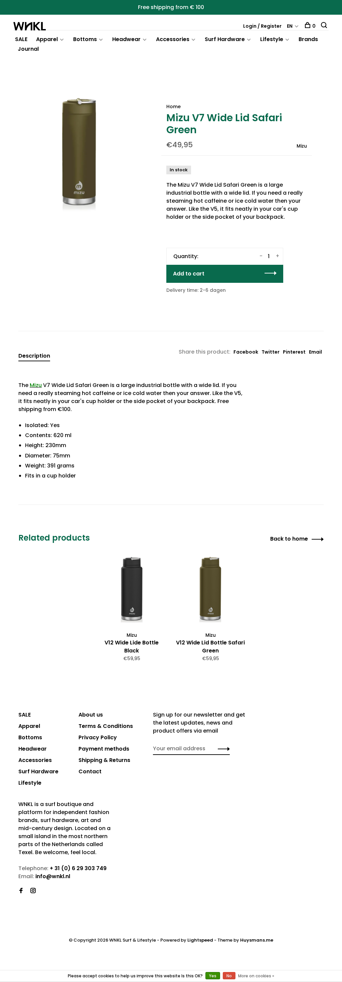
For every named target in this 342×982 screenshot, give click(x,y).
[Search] (325, 26)
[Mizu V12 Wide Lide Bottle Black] (131, 590)
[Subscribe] (222, 748)
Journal (28, 49)
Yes (212, 976)
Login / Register (262, 26)
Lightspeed (200, 940)
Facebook (245, 352)
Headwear (126, 39)
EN (290, 26)
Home (173, 106)
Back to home (289, 539)
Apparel (47, 39)
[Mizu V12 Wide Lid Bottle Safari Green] (210, 590)
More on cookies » (256, 976)
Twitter (271, 352)
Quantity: (185, 256)
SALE (21, 39)
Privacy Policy (97, 737)
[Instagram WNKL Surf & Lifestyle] (33, 891)
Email (315, 352)
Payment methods (103, 749)
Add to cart (188, 273)
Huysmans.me (256, 940)
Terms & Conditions (105, 726)
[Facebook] (21, 891)
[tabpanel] (79, 152)
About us (90, 715)
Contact (90, 771)
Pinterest (294, 352)
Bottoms (85, 39)
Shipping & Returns (104, 760)
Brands (308, 39)
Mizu (302, 146)
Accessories (172, 39)
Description (34, 356)
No (229, 976)
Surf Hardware (225, 39)
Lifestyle (271, 39)
